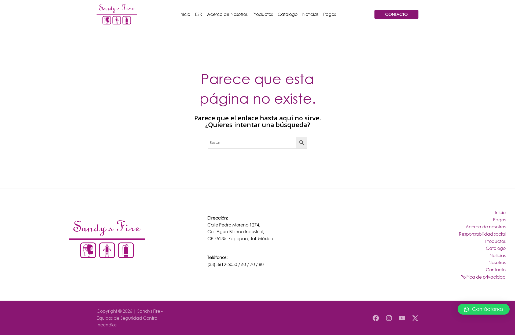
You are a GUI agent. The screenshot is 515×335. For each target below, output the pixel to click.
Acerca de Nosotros (227, 14)
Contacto (496, 269)
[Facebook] (376, 318)
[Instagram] (389, 318)
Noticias (310, 14)
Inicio (184, 14)
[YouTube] (402, 318)
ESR (198, 14)
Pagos (329, 14)
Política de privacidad (483, 277)
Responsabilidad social (482, 234)
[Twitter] (415, 318)
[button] (484, 309)
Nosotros (497, 262)
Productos (262, 14)
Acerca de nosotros (486, 226)
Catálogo (287, 14)
